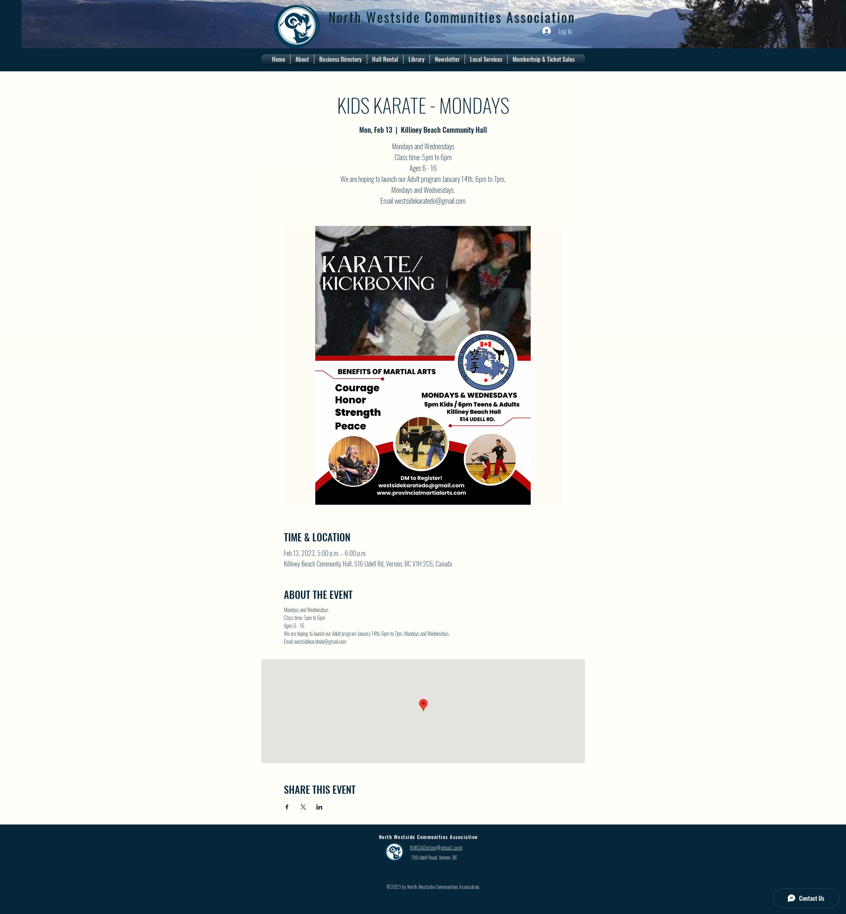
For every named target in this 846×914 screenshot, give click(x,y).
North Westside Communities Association (452, 17)
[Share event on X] (303, 807)
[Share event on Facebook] (287, 807)
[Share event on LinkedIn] (319, 807)
